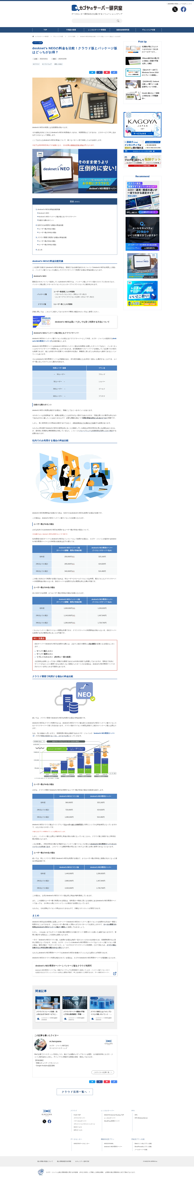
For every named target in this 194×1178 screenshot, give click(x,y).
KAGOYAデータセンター (81, 1143)
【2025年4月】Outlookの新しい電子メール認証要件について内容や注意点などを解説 (150, 84)
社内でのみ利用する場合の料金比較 (50, 225)
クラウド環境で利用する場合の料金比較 (52, 237)
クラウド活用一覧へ (74, 1091)
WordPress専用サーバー (112, 1121)
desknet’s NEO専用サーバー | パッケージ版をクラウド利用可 (63, 966)
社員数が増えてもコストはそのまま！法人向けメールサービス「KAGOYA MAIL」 (150, 49)
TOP (45, 30)
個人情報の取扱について (45, 1161)
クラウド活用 (37, 42)
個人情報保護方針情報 (64, 1161)
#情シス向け (58, 64)
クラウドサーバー (79, 1118)
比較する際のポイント (46, 220)
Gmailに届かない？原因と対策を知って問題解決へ (150, 95)
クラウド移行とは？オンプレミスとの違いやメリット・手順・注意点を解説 (101, 1014)
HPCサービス (78, 1130)
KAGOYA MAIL (109, 1143)
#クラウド (36, 64)
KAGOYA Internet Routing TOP (114, 1115)
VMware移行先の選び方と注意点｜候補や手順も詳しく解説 (150, 60)
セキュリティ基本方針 (82, 1161)
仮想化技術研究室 (122, 30)
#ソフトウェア (47, 64)
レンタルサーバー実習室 (97, 30)
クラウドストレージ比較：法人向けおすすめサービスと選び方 (46, 1014)
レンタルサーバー (109, 1118)
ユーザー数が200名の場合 (47, 232)
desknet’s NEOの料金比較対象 (48, 209)
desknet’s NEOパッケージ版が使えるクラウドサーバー (57, 216)
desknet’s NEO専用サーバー (113, 1146)
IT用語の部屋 (71, 30)
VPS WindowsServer (141, 1118)
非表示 (77, 201)
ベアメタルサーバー (80, 1121)
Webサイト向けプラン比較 (143, 1143)
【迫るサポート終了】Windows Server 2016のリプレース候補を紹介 (150, 73)
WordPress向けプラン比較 (143, 1146)
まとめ (39, 250)
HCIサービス (78, 1127)
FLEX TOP (77, 1115)
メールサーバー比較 (141, 1149)
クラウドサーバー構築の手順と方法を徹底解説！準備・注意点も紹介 (73, 1014)
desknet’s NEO (44, 213)
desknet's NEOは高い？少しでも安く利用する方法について (82, 322)
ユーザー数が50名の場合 (47, 229)
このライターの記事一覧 (101, 1072)
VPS (136, 1115)
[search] (118, 21)
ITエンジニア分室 (148, 30)
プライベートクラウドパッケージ (84, 1124)
